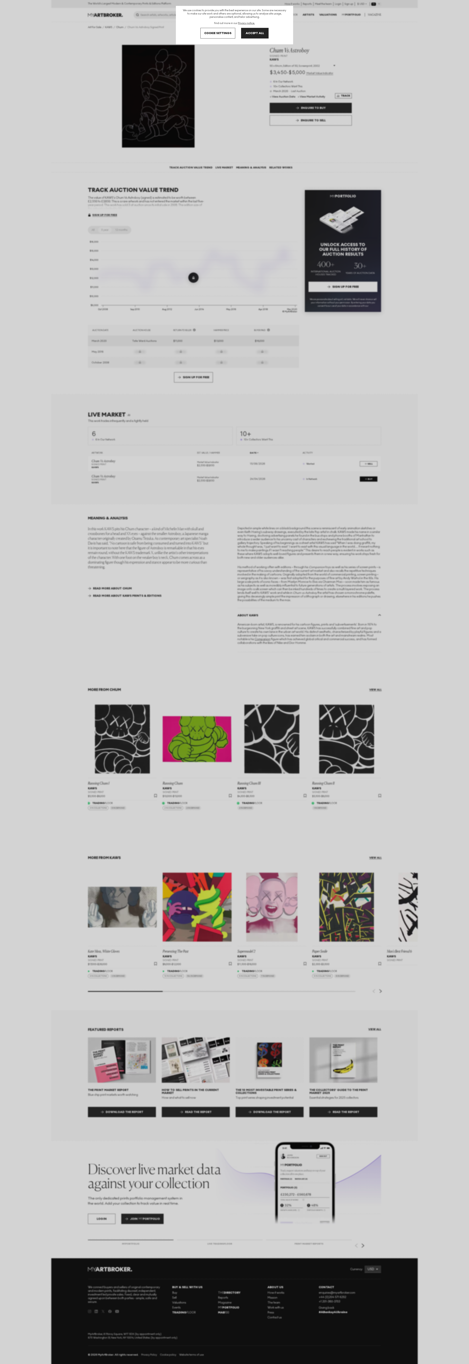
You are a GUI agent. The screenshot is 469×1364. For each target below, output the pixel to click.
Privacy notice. (246, 23)
